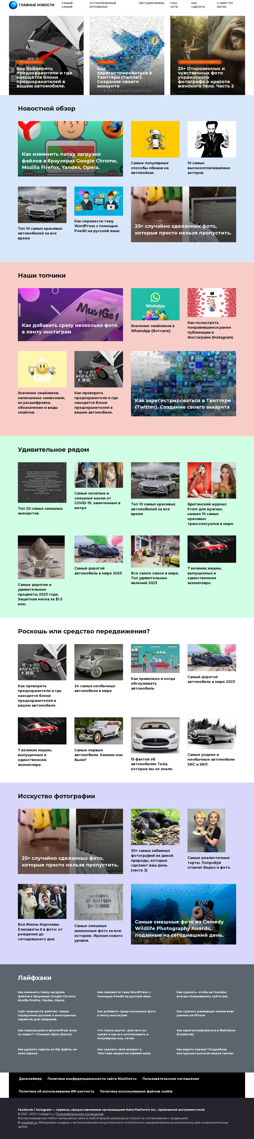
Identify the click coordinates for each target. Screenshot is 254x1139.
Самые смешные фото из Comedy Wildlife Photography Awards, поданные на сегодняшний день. (179, 928)
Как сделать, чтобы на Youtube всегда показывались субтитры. (202, 994)
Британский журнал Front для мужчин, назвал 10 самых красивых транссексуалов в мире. (211, 514)
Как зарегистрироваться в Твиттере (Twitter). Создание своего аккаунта (183, 404)
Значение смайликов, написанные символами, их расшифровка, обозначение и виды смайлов (41, 403)
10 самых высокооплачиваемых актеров (209, 168)
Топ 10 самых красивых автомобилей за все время (40, 233)
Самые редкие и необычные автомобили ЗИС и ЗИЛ (211, 759)
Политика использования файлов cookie (136, 1091)
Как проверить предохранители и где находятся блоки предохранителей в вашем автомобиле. (96, 403)
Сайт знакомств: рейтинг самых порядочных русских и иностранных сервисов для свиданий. (47, 1015)
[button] (105, 91)
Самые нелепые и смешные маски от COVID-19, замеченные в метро (97, 500)
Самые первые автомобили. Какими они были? (98, 755)
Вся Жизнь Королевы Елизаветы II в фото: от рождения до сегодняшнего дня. (40, 931)
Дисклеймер (30, 1079)
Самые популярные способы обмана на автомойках (150, 168)
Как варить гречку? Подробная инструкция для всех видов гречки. (205, 1051)
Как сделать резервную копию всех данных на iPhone (205, 1013)
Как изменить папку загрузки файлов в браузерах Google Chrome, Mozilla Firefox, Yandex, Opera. (69, 160)
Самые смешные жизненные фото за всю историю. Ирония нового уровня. (98, 933)
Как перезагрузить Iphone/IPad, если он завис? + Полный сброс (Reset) (47, 1032)
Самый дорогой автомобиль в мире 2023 (98, 570)
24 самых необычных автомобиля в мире (94, 688)
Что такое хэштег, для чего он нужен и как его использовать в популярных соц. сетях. (122, 1034)
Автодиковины (151, 3)
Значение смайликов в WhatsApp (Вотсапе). (153, 328)
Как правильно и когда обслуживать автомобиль (153, 683)
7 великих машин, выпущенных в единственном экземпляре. (205, 575)
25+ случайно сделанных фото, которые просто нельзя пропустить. (183, 229)
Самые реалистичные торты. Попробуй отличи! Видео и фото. (209, 862)
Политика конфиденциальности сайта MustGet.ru (92, 1079)
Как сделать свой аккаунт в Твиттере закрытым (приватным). (124, 1051)
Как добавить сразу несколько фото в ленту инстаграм (69, 328)
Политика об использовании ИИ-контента (56, 1091)
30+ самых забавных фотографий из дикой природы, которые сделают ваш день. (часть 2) (152, 860)
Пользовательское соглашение (170, 1079)
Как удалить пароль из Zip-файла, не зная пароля (47, 1051)
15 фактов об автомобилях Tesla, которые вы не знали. (152, 764)
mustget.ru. (29, 1122)
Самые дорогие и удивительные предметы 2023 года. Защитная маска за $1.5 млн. (40, 594)
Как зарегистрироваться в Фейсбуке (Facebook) (206, 1032)
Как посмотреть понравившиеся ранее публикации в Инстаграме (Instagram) (210, 329)
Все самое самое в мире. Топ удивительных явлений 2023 (155, 578)
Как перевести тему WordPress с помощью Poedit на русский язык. (97, 226)
